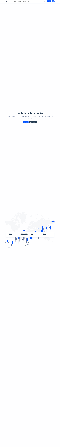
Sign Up (49, 1)
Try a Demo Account (33, 122)
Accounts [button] (19, 1)
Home (11, 1)
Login (53, 1)
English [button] (45, 1)
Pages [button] (28, 1)
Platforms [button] (24, 1)
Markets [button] (15, 1)
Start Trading (26, 122)
